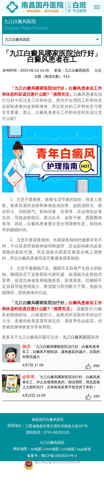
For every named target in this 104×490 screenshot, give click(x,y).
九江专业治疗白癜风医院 (27, 485)
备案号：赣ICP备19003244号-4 (52, 456)
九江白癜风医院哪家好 (27, 472)
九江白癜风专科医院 (27, 479)
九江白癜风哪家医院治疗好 (40, 303)
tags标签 (84, 449)
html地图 (52, 449)
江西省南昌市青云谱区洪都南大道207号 (56, 426)
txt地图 (36, 449)
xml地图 (68, 449)
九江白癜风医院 (77, 337)
